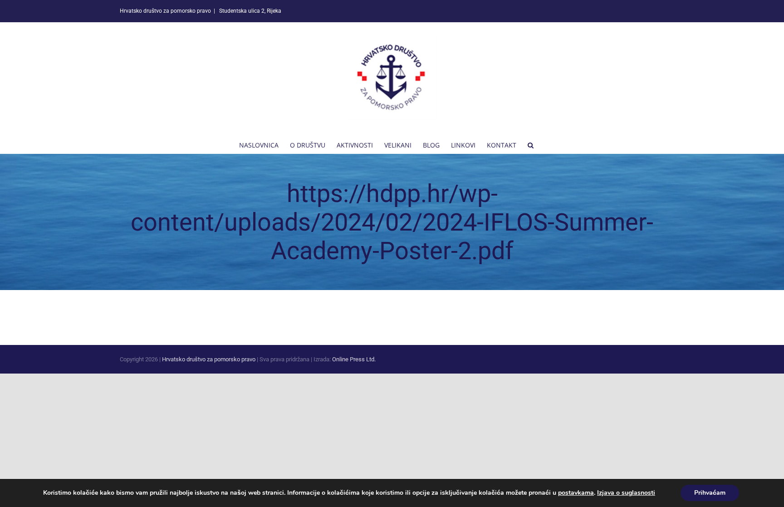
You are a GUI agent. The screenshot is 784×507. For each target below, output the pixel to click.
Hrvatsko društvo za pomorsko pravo (208, 359)
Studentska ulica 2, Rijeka (249, 11)
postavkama (576, 493)
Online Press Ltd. (354, 359)
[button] (531, 144)
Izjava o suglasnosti (626, 492)
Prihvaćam (709, 492)
